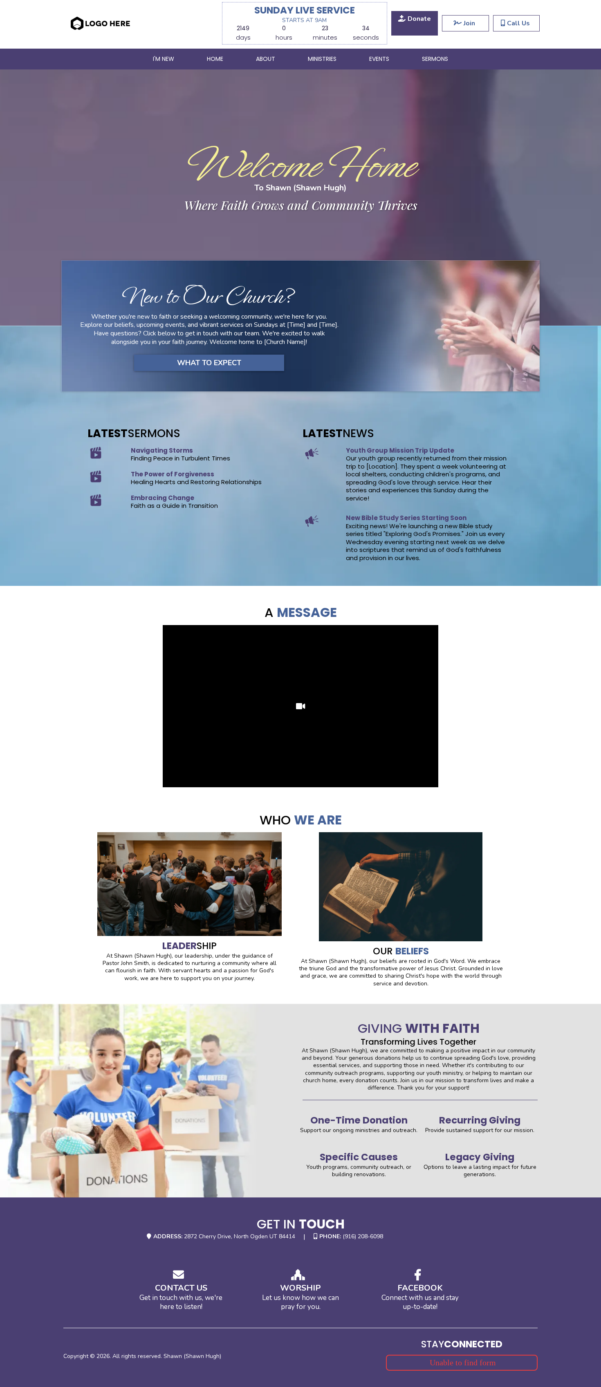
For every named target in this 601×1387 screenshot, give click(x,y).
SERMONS (435, 59)
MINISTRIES (322, 59)
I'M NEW (163, 59)
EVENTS (379, 59)
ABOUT (265, 59)
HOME (215, 59)
